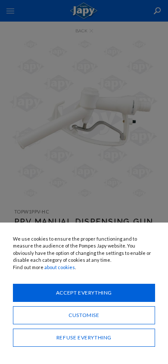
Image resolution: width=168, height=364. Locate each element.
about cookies (59, 267)
